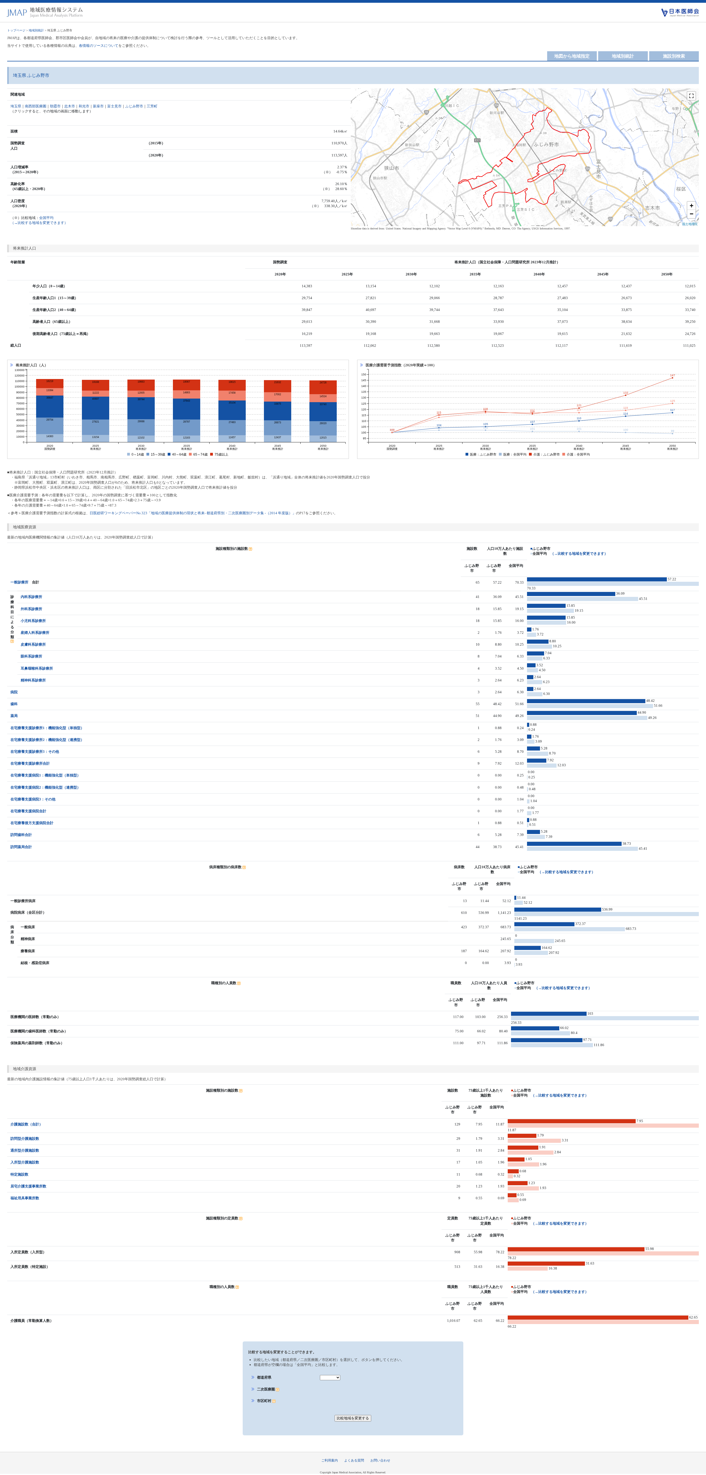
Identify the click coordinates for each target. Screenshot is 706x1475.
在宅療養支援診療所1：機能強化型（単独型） (47, 728)
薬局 (14, 716)
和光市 (84, 106)
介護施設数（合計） (26, 1124)
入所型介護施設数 (24, 1162)
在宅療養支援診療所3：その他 (34, 751)
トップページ (16, 30)
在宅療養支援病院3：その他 (32, 799)
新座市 (98, 106)
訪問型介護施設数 (24, 1138)
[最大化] (691, 96)
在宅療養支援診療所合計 (30, 763)
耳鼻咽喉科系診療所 (37, 668)
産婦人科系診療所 (35, 632)
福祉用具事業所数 (24, 1198)
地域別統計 (36, 30)
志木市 (69, 106)
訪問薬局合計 (21, 847)
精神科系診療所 (33, 680)
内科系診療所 (31, 597)
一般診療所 (19, 582)
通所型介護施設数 (24, 1150)
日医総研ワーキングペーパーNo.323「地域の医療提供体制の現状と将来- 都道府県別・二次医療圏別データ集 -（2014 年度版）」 (193, 513)
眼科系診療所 (31, 656)
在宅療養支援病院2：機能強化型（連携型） (45, 787)
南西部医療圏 (35, 106)
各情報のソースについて (98, 46)
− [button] (691, 213)
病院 (14, 692)
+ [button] (691, 205)
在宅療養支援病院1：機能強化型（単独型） (45, 775)
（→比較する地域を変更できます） (579, 553)
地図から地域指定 (572, 56)
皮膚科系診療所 (33, 644)
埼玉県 (15, 106)
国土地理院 (689, 223)
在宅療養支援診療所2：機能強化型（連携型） (47, 740)
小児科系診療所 (33, 621)
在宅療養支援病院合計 (28, 811)
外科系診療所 (31, 609)
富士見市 (114, 106)
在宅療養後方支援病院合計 (32, 823)
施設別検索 (674, 56)
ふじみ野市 (134, 106)
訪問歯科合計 (21, 835)
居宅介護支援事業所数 (28, 1186)
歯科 (14, 704)
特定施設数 (19, 1174)
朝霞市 (55, 106)
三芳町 (152, 106)
